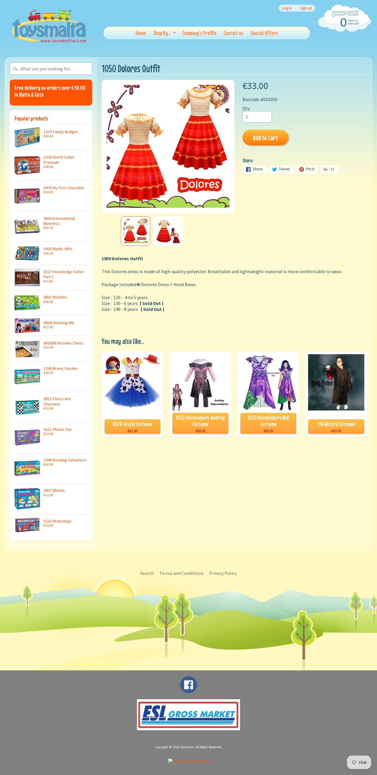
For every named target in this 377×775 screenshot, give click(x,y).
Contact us (233, 32)
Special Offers (264, 32)
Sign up (306, 8)
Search (147, 573)
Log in (287, 8)
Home (140, 32)
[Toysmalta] (49, 26)
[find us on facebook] (188, 690)
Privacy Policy (223, 573)
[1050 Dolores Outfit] (135, 231)
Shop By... (162, 32)
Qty (246, 108)
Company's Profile (199, 32)
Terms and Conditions (181, 573)
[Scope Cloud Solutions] (188, 761)
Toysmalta (187, 747)
